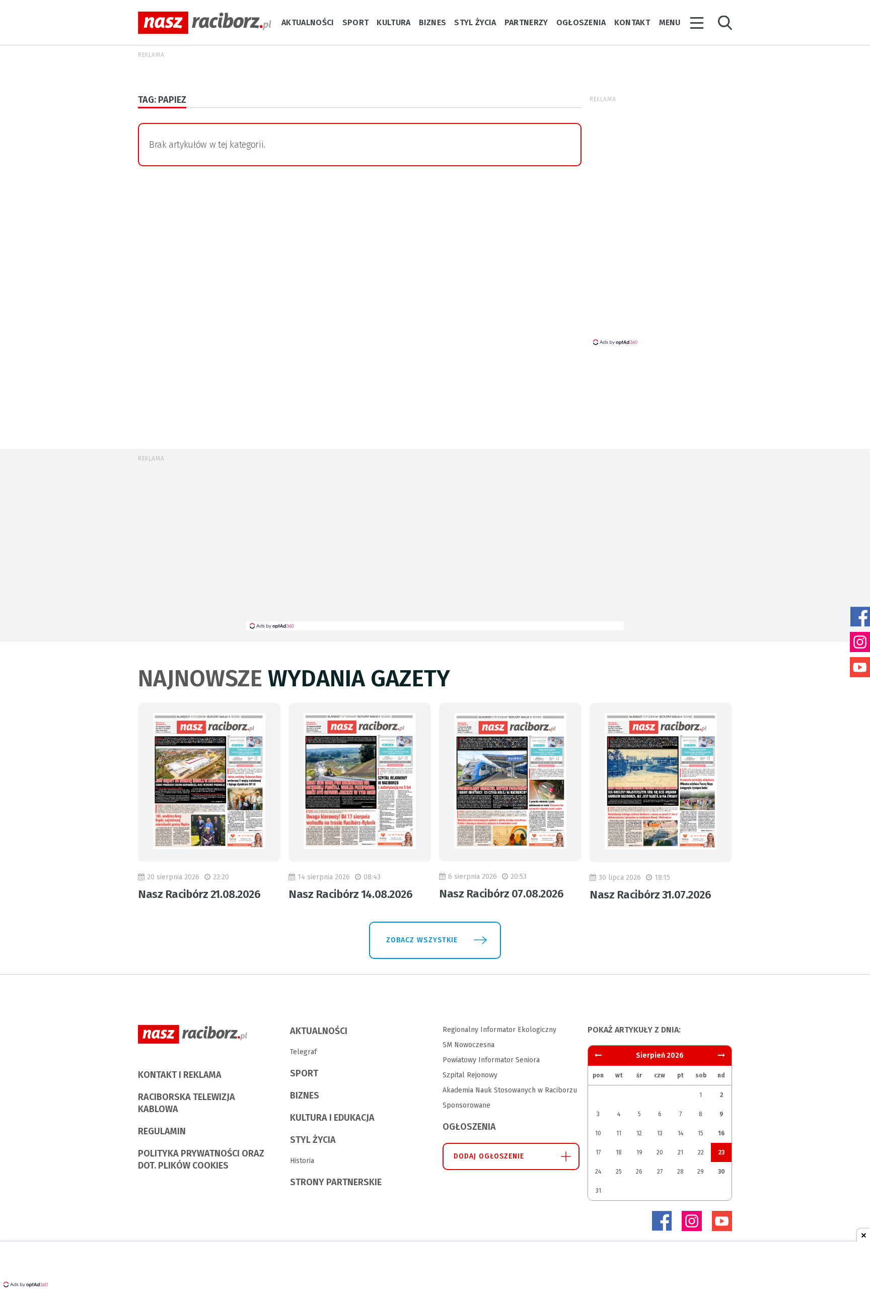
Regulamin (162, 1131)
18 (619, 1152)
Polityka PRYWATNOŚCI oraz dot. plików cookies (201, 1159)
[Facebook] (661, 1221)
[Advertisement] (435, 545)
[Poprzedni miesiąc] (721, 1055)
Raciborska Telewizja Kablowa (186, 1103)
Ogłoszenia (581, 22)
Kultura (393, 22)
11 (618, 1133)
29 (700, 1171)
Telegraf (303, 1052)
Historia (302, 1160)
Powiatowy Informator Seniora (491, 1060)
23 (721, 1152)
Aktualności (307, 22)
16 (721, 1133)
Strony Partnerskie (336, 1182)
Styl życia (475, 22)
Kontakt (632, 22)
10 (598, 1133)
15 (700, 1133)
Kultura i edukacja (332, 1117)
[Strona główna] (204, 23)
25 (619, 1171)
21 (680, 1152)
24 (598, 1171)
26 (639, 1171)
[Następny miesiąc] (598, 1055)
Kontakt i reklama (180, 1074)
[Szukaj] (725, 23)
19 (639, 1152)
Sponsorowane (466, 1105)
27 (660, 1171)
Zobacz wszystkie (422, 940)
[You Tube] (722, 1221)
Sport (355, 22)
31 (598, 1190)
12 (639, 1133)
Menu (669, 22)
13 (660, 1133)
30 (721, 1171)
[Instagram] (692, 1221)
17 (598, 1152)
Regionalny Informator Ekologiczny (499, 1029)
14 (680, 1133)
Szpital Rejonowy (470, 1075)
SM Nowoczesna (468, 1045)
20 (660, 1152)
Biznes (433, 22)
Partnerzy (526, 22)
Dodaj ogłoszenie (489, 1156)
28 (680, 1171)
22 (701, 1152)
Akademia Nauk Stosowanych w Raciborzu (510, 1090)
